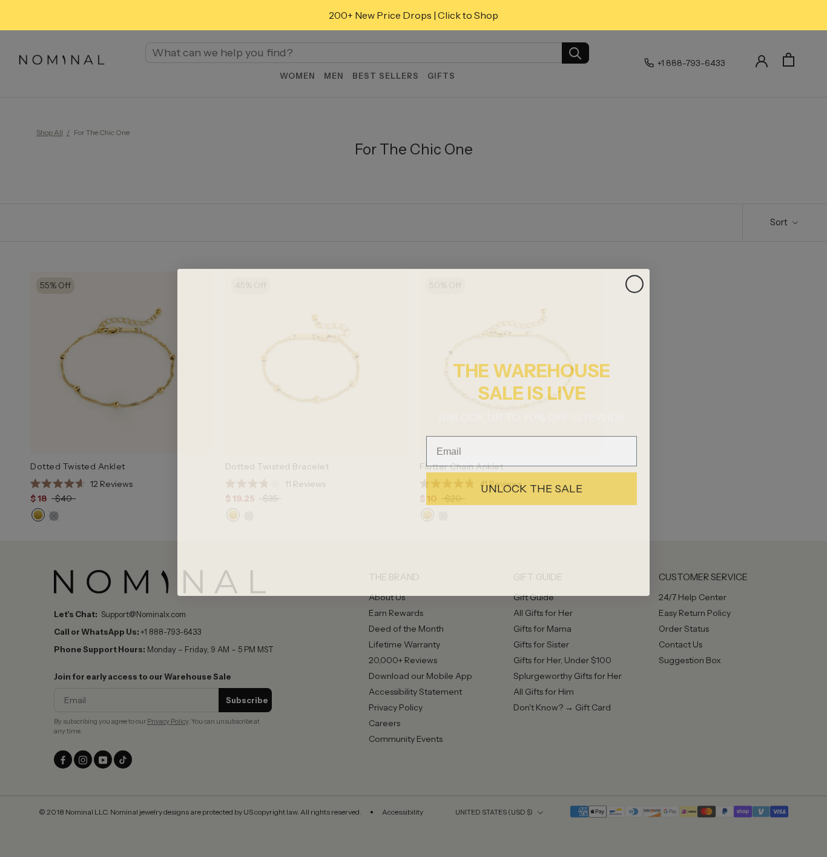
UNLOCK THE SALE (531, 485)
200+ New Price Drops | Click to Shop (413, 15)
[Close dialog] (634, 280)
